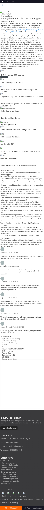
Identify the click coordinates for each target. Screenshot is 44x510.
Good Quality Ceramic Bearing (27, 30)
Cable (4, 347)
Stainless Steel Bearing (9, 343)
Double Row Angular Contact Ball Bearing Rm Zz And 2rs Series (21, 104)
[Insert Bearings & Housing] (2, 79)
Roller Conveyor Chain (9, 111)
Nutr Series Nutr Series (10, 118)
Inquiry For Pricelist (9, 428)
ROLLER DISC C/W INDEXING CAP (13, 349)
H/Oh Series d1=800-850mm (12, 75)
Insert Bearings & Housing (11, 82)
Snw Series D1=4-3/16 (7, 144)
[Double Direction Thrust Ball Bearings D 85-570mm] (2, 86)
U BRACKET (6, 345)
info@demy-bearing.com (15, 446)
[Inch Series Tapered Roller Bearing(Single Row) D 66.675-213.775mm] (1, 148)
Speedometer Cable (8, 355)
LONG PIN (5, 357)
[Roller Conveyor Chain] (7, 108)
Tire (15, 30)
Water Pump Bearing (9, 341)
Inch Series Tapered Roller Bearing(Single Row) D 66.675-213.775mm (20, 152)
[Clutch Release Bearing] (2, 155)
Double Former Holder (9, 359)
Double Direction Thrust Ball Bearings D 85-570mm (18, 90)
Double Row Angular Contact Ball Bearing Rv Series (18, 165)
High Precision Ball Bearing (11, 339)
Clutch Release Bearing (8, 158)
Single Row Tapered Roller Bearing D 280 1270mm (21, 96)
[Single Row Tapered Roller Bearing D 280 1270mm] (1, 94)
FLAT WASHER (15, 32)
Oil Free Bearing (7, 351)
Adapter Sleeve (7, 353)
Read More (4, 77)
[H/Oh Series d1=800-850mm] (2, 71)
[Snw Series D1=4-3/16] (2, 141)
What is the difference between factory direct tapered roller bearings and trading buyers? (20, 199)
